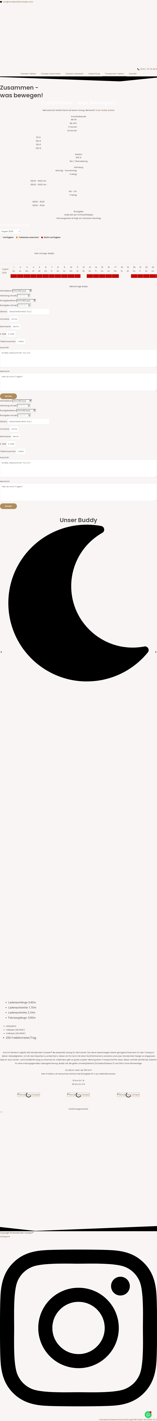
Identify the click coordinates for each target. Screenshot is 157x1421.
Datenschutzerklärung (121, 1420)
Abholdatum (6, 290)
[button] (1, 652)
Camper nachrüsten (51, 73)
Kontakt (133, 73)
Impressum (104, 1420)
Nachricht (5, 371)
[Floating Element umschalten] (148, 1414)
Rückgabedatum (8, 300)
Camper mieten (28, 73)
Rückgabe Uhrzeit (9, 305)
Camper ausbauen (74, 73)
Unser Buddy (101, 110)
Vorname (5, 319)
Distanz (4, 311)
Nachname (5, 326)
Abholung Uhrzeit (8, 295)
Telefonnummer (8, 341)
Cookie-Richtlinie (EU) (146, 1420)
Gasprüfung (94, 73)
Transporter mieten (114, 73)
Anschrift (4, 347)
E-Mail (3, 334)
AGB (134, 1420)
